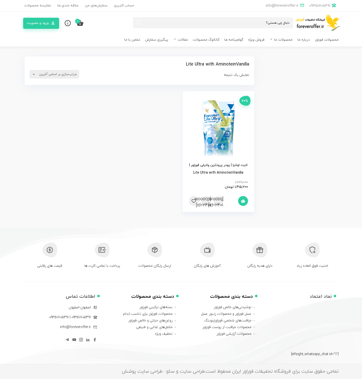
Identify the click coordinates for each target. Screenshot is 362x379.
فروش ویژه (256, 39)
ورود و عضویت (38, 23)
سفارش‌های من (96, 5)
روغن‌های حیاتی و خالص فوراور (150, 320)
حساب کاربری (124, 5)
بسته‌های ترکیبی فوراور (156, 307)
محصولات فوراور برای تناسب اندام (148, 314)
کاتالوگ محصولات (206, 39)
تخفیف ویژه (164, 333)
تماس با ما (132, 39)
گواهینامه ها (233, 39)
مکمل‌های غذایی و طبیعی (154, 327)
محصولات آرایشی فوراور (233, 333)
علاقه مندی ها (68, 5)
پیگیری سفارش (156, 39)
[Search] (139, 22)
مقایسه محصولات (37, 5)
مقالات (183, 39)
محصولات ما (283, 39)
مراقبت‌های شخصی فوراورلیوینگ (227, 320)
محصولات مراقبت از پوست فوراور (226, 327)
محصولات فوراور (327, 39)
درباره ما (303, 39)
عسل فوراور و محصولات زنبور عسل (226, 314)
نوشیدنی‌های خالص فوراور (232, 307)
